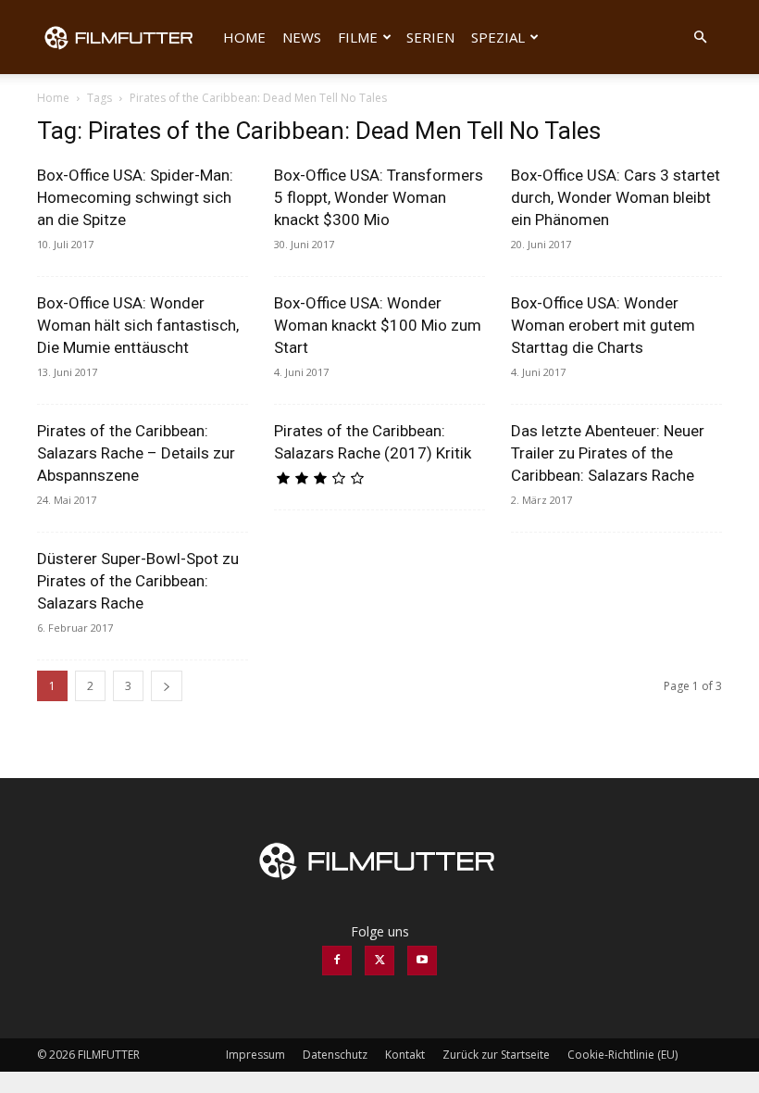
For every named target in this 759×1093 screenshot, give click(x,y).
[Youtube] (422, 960)
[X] (379, 960)
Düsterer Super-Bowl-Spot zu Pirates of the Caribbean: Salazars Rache (138, 580)
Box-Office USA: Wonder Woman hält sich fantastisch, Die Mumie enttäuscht (138, 325)
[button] (700, 37)
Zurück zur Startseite (496, 1054)
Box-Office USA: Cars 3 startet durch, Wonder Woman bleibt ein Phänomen (615, 197)
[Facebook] (337, 960)
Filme (358, 37)
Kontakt (405, 1054)
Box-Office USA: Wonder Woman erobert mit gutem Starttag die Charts (603, 325)
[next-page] (166, 686)
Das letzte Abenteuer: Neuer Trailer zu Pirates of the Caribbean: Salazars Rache (607, 452)
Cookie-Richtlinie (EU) (622, 1054)
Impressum (255, 1054)
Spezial (498, 37)
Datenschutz (335, 1054)
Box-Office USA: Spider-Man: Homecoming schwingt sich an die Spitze (135, 197)
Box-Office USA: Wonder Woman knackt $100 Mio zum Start (377, 325)
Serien (430, 37)
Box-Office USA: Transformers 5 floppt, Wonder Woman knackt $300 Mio (378, 197)
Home (244, 37)
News (301, 37)
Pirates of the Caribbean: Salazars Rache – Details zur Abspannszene (136, 452)
